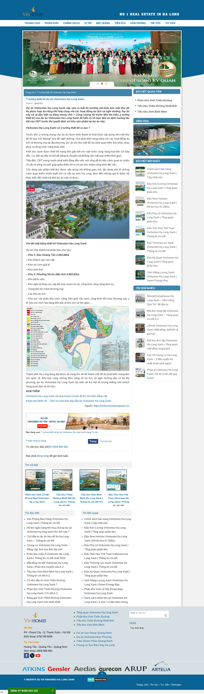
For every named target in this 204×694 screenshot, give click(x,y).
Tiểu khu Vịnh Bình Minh (152, 111)
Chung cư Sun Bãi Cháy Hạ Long (95, 645)
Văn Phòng (138, 23)
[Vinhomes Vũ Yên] (77, 421)
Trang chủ (32, 23)
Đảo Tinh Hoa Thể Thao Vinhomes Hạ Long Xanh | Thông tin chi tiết (162, 232)
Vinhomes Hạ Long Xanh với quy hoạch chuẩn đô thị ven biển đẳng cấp (66, 396)
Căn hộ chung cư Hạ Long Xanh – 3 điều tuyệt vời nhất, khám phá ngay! (162, 359)
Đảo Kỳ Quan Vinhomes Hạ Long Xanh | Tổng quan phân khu (162, 261)
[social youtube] (38, 655)
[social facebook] (27, 655)
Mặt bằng (103, 23)
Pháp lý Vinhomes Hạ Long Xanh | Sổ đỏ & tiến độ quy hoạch (162, 374)
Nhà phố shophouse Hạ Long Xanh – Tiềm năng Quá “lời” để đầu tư (160, 300)
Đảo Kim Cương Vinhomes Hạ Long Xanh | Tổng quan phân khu (162, 188)
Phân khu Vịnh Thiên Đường (154, 100)
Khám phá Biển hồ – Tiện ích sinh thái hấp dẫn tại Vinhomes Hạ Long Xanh (68, 401)
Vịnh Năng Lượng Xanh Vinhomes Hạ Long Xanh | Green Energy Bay (162, 276)
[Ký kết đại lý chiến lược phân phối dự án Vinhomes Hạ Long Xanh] (102, 59)
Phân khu (52, 23)
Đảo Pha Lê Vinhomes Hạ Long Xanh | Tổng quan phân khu (162, 217)
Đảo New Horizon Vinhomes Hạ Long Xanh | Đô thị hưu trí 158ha (162, 202)
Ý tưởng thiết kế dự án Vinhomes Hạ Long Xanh (63, 432)
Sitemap (176, 684)
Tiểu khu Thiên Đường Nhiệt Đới (157, 106)
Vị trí (87, 23)
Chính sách (71, 23)
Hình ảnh (142, 121)
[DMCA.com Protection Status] (97, 679)
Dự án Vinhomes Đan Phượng (93, 637)
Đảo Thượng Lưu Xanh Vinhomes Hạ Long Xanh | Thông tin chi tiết (162, 247)
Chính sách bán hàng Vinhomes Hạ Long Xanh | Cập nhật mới (162, 173)
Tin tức (155, 23)
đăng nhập (43, 456)
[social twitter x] (32, 655)
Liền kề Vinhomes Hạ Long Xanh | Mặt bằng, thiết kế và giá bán (162, 329)
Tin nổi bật (137, 628)
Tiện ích (120, 23)
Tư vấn (170, 23)
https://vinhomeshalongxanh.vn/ (111, 405)
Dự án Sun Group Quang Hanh (94, 633)
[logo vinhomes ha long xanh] (33, 6)
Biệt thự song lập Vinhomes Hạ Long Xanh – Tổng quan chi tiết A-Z (162, 315)
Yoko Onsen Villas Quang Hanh (94, 641)
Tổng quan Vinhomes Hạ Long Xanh (97, 612)
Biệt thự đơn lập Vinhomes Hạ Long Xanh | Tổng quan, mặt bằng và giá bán (162, 344)
